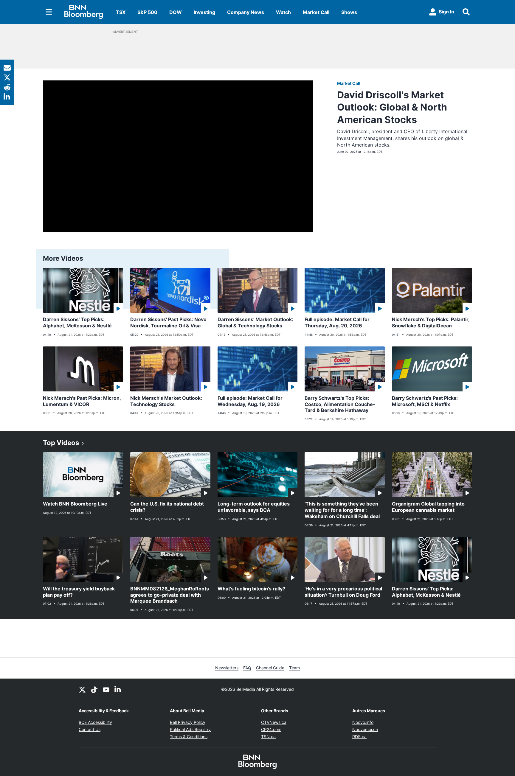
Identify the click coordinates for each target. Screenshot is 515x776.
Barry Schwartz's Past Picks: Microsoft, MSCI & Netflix (425, 401)
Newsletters (226, 667)
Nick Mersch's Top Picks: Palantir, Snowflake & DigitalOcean (431, 322)
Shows (349, 12)
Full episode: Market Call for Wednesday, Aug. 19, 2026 (250, 401)
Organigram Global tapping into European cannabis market (428, 507)
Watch (283, 12)
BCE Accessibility (95, 722)
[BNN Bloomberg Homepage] (83, 12)
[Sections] (49, 12)
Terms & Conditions (188, 736)
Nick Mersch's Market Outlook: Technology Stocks (166, 401)
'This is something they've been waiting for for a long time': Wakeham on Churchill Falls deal (342, 510)
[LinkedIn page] (118, 689)
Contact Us (89, 729)
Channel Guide (270, 667)
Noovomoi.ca (365, 729)
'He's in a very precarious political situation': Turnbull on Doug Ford (343, 592)
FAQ (247, 667)
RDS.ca (359, 736)
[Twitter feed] (82, 689)
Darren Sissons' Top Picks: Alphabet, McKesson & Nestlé (77, 322)
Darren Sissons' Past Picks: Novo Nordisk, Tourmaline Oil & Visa (168, 322)
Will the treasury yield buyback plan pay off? (79, 592)
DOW (175, 12)
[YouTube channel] (106, 689)
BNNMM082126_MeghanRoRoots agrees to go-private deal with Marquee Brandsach (169, 595)
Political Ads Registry (190, 729)
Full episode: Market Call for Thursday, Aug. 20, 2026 (337, 322)
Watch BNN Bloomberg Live (75, 504)
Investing (204, 12)
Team (294, 667)
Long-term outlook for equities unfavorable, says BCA (254, 507)
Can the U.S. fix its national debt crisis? (167, 507)
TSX (120, 12)
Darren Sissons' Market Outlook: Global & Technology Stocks (255, 322)
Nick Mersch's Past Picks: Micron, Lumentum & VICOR (82, 401)
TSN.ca (268, 736)
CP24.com (271, 729)
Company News (245, 12)
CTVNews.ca (273, 722)
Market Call (316, 12)
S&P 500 (147, 12)
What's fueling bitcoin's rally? (251, 589)
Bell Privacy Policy (187, 722)
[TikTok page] (94, 689)
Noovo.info (362, 722)
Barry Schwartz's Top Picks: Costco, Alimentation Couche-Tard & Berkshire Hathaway (340, 404)
